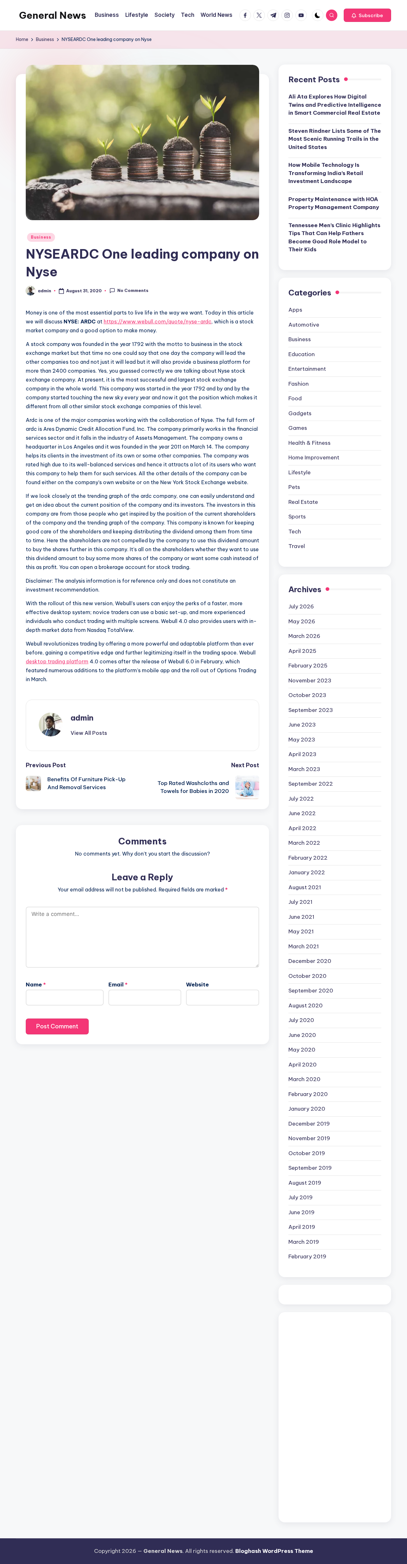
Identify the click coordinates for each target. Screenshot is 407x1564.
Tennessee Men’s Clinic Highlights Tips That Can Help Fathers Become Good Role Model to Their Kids (334, 237)
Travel (296, 546)
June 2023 (302, 724)
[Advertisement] (334, 1417)
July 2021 (300, 901)
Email (118, 984)
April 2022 (302, 828)
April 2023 (302, 754)
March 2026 (304, 636)
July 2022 (301, 798)
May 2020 (301, 1049)
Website (197, 984)
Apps (295, 309)
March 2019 (303, 1241)
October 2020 (307, 975)
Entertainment (307, 368)
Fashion (298, 383)
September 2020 (310, 990)
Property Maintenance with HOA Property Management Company (333, 203)
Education (301, 354)
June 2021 (301, 916)
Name (36, 984)
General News (52, 15)
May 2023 (301, 739)
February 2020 (308, 1094)
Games (297, 427)
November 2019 (309, 1138)
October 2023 (307, 695)
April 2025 (302, 650)
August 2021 (304, 887)
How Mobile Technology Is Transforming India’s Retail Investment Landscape (325, 173)
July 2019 (300, 1197)
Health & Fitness (309, 442)
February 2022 (308, 857)
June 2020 (302, 1035)
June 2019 (301, 1212)
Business (41, 237)
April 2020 (302, 1064)
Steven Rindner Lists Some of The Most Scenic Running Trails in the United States (334, 139)
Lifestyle (299, 472)
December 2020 (309, 961)
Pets (294, 487)
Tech (294, 531)
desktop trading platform (57, 661)
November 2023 (309, 680)
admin (82, 717)
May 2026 (301, 621)
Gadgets (300, 413)
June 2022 (302, 813)
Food (295, 398)
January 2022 (306, 872)
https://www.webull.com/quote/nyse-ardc (157, 321)
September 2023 (310, 710)
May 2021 (301, 931)
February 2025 (308, 665)
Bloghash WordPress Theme (274, 1550)
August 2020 (305, 1005)
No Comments (132, 290)
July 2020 (301, 1020)
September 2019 (310, 1167)
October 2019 (306, 1153)
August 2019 (304, 1182)
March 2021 (303, 946)
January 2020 (306, 1108)
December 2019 (309, 1123)
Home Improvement (313, 457)
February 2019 (307, 1256)
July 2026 (301, 606)
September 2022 (310, 783)
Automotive (303, 324)
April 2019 (301, 1226)
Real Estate (303, 501)
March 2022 (304, 842)
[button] (367, 15)
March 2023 (304, 769)
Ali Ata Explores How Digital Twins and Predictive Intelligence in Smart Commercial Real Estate (334, 104)
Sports (297, 516)
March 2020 (304, 1079)
